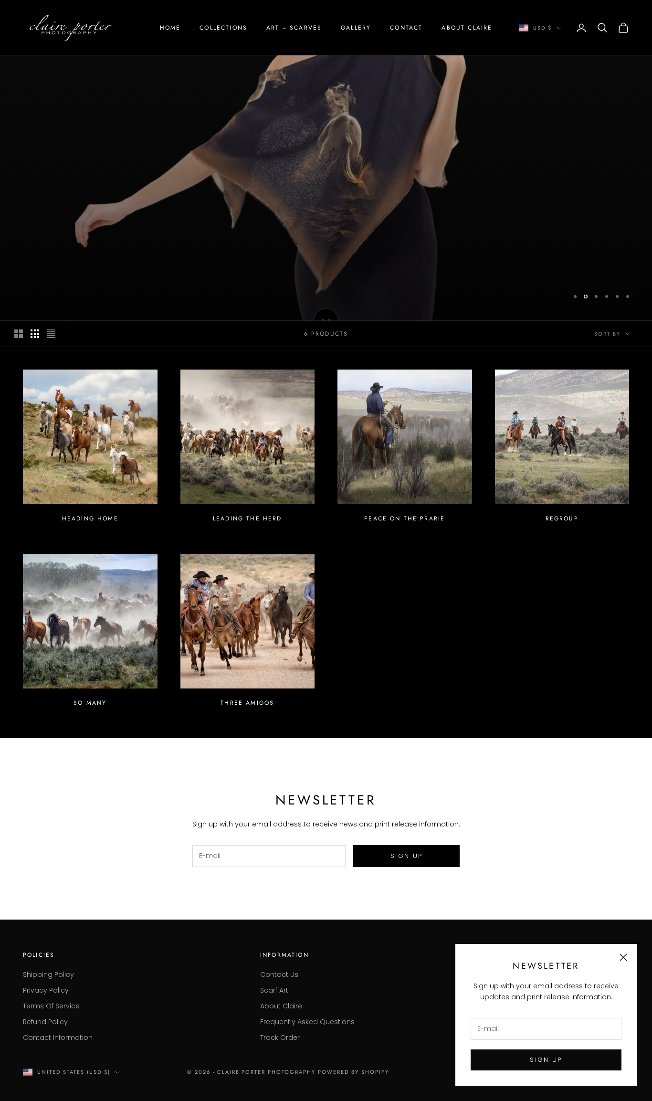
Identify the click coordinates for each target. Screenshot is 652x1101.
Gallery (356, 27)
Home (170, 27)
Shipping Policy (48, 974)
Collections (223, 27)
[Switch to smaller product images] (35, 334)
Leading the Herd (247, 518)
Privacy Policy (46, 990)
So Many (90, 703)
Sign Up (406, 855)
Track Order (280, 1037)
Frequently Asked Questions (307, 1022)
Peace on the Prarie (404, 518)
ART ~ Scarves (294, 27)
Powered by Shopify (353, 1072)
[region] (326, 160)
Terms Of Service (51, 1006)
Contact (406, 27)
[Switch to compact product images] (51, 334)
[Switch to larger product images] (18, 334)
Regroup (562, 518)
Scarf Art (274, 990)
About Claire (467, 27)
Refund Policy (45, 1022)
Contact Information (58, 1037)
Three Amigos (247, 703)
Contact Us (279, 974)
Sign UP (546, 1059)
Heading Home (90, 518)
